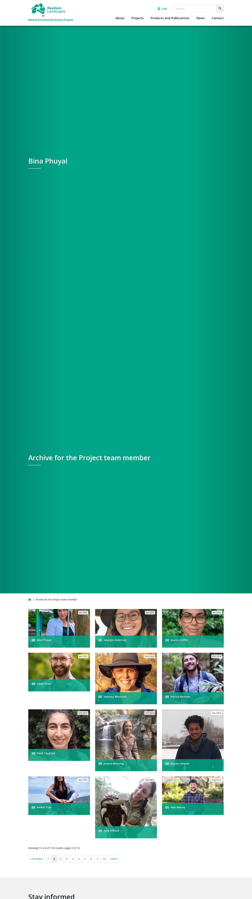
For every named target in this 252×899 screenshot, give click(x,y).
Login (164, 8)
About (119, 18)
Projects (137, 18)
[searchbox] (199, 8)
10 (104, 858)
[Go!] (220, 8)
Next (114, 858)
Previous (36, 858)
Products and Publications (170, 18)
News (200, 18)
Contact (218, 18)
